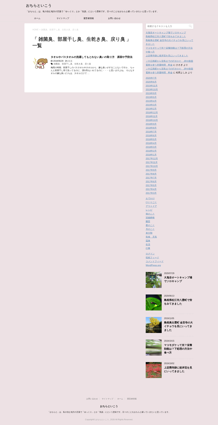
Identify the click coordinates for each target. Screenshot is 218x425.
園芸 (148, 221)
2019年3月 (151, 105)
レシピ (149, 210)
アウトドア (151, 206)
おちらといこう (39, 6)
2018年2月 (151, 151)
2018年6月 (151, 135)
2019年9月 (151, 93)
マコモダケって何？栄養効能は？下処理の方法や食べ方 (178, 349)
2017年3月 (151, 193)
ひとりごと (151, 202)
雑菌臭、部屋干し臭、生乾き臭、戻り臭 (72, 64)
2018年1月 (151, 154)
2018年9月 (151, 124)
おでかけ (150, 198)
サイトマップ (63, 18)
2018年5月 (151, 139)
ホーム (37, 18)
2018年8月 (151, 128)
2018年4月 (151, 143)
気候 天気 (151, 237)
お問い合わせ (114, 18)
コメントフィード (155, 261)
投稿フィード (152, 257)
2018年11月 (152, 116)
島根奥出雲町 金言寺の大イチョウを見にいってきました (178, 326)
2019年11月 (152, 85)
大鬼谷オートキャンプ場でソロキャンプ (166, 32)
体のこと (150, 213)
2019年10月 (152, 89)
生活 (70, 61)
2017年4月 (151, 189)
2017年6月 (151, 181)
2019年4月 (151, 101)
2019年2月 (151, 108)
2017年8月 (151, 174)
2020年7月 (151, 78)
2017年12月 (152, 158)
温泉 (148, 240)
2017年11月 (152, 162)
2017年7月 (151, 177)
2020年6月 (151, 82)
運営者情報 (88, 18)
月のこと (150, 229)
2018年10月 (152, 120)
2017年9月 (151, 170)
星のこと (150, 225)
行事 (148, 248)
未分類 (149, 233)
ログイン (150, 253)
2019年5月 (151, 97)
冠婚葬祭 (150, 217)
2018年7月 (151, 131)
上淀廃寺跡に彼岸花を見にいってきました (167, 55)
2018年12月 (152, 112)
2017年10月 (152, 166)
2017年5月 (151, 185)
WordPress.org (153, 265)
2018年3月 (151, 147)
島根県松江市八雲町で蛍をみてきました (166, 36)
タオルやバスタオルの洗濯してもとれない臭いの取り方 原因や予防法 (91, 57)
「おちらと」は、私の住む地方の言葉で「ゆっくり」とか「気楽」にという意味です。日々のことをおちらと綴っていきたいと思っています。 (109, 412)
